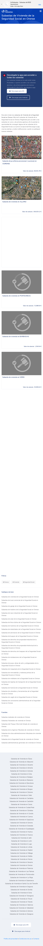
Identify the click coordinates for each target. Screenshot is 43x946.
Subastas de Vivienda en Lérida (21, 847)
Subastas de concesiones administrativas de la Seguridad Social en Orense (21, 702)
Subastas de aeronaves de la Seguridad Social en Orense (21, 633)
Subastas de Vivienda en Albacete (21, 762)
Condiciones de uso (25, 939)
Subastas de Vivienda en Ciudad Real (21, 807)
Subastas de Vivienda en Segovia (21, 887)
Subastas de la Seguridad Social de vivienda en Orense (20, 739)
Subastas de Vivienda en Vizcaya (21, 786)
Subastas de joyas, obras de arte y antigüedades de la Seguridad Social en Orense (20, 664)
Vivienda (16, 582)
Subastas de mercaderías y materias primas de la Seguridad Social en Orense (18, 674)
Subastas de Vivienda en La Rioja (21, 877)
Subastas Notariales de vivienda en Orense (16, 721)
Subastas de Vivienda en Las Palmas (21, 871)
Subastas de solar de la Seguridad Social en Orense (19, 619)
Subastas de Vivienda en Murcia (21, 859)
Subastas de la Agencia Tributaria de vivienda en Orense (21, 730)
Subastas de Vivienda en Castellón (21, 801)
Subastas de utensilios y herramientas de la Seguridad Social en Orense (20, 692)
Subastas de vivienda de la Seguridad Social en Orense (20, 597)
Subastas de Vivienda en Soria (21, 893)
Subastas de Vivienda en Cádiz (21, 795)
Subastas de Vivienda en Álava (21, 759)
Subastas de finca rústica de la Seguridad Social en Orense (21, 622)
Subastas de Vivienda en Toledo (21, 902)
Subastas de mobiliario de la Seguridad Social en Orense (21, 678)
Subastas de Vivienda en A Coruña (21, 814)
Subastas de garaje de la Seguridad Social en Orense (19, 606)
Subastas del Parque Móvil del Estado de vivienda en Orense (20, 725)
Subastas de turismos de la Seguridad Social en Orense (20, 626)
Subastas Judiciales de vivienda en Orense (16, 717)
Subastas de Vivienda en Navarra (21, 862)
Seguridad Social (29, 582)
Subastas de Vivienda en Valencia (21, 905)
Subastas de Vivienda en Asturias (21, 771)
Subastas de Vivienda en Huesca (21, 835)
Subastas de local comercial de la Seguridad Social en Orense (20, 601)
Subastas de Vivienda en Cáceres (21, 792)
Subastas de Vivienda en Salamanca (21, 881)
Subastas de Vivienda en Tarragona (22, 896)
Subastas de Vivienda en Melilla (21, 856)
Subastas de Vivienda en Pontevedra (21, 874)
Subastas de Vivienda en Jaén (22, 838)
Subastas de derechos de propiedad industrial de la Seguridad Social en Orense (19, 641)
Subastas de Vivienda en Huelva (21, 832)
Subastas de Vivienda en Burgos (21, 789)
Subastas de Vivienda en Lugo (21, 844)
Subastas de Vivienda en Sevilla (21, 890)
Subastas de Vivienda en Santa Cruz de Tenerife (21, 884)
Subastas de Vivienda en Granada (21, 826)
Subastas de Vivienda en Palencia (21, 868)
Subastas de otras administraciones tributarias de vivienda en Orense (21, 734)
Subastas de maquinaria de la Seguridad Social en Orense (21, 669)
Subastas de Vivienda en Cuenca (21, 817)
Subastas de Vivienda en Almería (21, 768)
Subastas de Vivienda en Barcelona (22, 783)
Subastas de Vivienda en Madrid (21, 850)
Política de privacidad (11, 939)
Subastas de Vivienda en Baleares (21, 780)
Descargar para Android (19, 98)
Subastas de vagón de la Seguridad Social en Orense (19, 697)
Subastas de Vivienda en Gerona (21, 823)
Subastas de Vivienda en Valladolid (21, 908)
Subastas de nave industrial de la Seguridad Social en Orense (20, 614)
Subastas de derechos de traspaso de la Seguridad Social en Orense (21, 652)
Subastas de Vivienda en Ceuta (21, 804)
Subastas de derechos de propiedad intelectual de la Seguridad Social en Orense (20, 647)
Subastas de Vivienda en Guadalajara (21, 829)
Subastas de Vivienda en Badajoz (21, 777)
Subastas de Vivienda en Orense (21, 865)
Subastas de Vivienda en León (21, 841)
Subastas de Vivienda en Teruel (21, 899)
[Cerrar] (1, 4)
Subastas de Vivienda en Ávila (21, 774)
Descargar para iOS (17, 91)
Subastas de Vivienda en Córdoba (21, 811)
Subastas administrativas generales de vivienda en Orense (21, 743)
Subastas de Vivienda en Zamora (21, 911)
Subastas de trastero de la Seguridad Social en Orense (20, 610)
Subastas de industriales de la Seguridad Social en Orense (21, 629)
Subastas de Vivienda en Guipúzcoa (22, 820)
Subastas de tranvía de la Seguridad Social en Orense (20, 688)
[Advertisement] (21, 46)
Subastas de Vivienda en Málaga (21, 853)
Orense (6, 582)
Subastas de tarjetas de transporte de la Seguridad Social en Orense (21, 683)
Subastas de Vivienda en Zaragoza (21, 914)
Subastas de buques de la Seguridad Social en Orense (20, 636)
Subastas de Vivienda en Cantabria (21, 798)
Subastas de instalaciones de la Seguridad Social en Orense (19, 658)
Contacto (36, 939)
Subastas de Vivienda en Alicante (21, 765)
